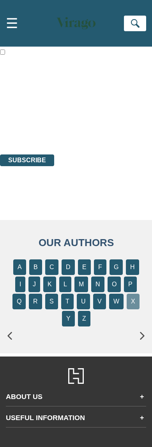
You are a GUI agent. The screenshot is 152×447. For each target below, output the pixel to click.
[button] (10, 336)
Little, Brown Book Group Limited (96, 108)
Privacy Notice (18, 129)
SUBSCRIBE (27, 160)
